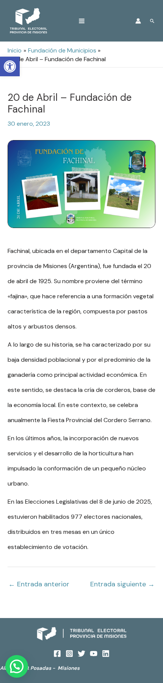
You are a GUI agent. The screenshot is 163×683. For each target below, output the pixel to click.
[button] (16, 666)
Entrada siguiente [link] (122, 584)
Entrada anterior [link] (38, 584)
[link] (10, 66)
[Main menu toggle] (81, 21)
